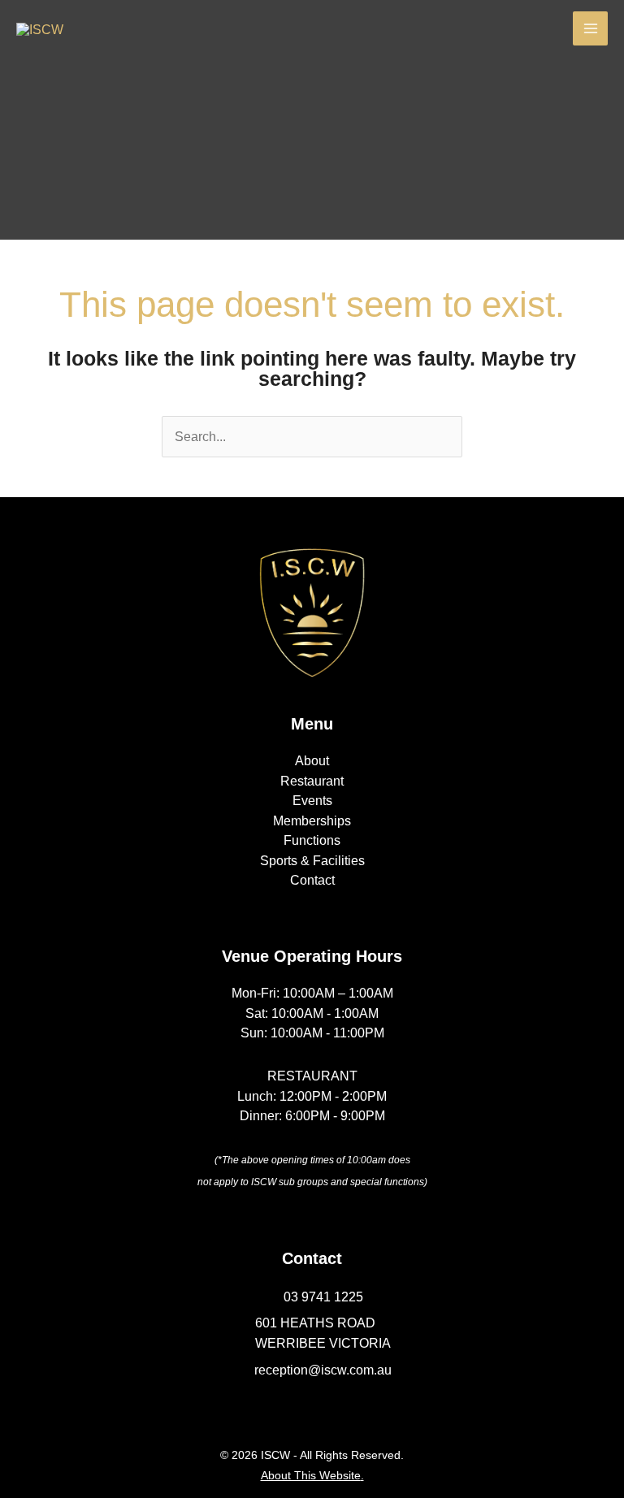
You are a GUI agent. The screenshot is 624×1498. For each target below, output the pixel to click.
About (312, 760)
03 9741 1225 (323, 1296)
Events (312, 800)
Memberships (312, 820)
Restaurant (312, 780)
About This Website (311, 1475)
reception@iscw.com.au (323, 1369)
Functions (312, 840)
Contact (312, 879)
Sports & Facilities (312, 860)
